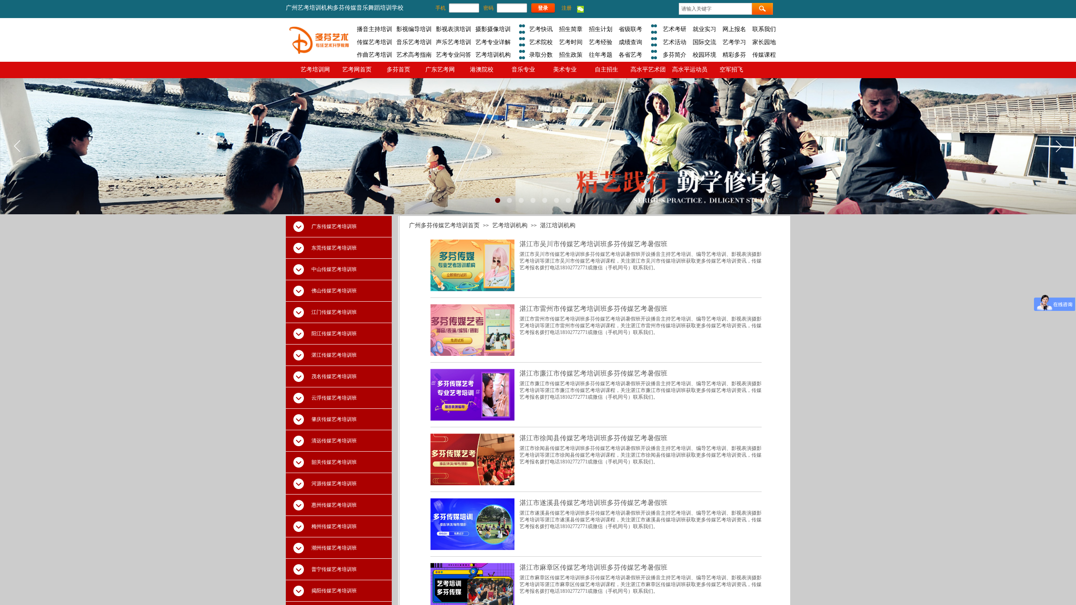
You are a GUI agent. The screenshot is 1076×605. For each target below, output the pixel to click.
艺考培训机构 (493, 54)
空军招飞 (731, 69)
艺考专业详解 (493, 42)
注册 (567, 8)
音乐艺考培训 (414, 42)
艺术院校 (541, 42)
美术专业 (565, 69)
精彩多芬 (734, 54)
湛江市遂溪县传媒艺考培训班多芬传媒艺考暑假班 (593, 502)
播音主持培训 (374, 29)
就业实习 (704, 29)
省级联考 (630, 29)
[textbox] (715, 9)
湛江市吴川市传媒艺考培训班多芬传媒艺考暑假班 (593, 243)
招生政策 (571, 54)
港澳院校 (481, 69)
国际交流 (704, 42)
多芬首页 (398, 69)
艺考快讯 (541, 29)
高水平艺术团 (648, 69)
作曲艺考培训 (374, 54)
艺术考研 (674, 29)
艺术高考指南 (414, 54)
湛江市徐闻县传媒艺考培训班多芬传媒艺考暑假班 (593, 438)
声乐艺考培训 (453, 42)
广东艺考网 (440, 69)
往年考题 (600, 54)
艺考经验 (600, 42)
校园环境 (704, 54)
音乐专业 (523, 69)
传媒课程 (764, 54)
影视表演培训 (453, 29)
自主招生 (606, 69)
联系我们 (764, 29)
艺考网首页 (357, 69)
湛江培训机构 (557, 225)
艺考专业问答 (453, 54)
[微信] (580, 11)
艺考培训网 (315, 69)
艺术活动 (674, 42)
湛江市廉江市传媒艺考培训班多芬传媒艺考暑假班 (593, 373)
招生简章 (571, 29)
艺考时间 (571, 42)
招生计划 (600, 29)
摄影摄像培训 (493, 29)
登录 (543, 8)
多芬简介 (674, 54)
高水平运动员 (689, 69)
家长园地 (764, 42)
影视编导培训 (414, 29)
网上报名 (734, 29)
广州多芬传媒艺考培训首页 (444, 225)
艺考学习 (734, 42)
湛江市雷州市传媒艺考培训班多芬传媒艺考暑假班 (593, 308)
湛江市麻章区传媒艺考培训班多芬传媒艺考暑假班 (593, 567)
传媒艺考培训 (374, 42)
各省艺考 (630, 54)
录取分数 (541, 54)
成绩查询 (630, 42)
